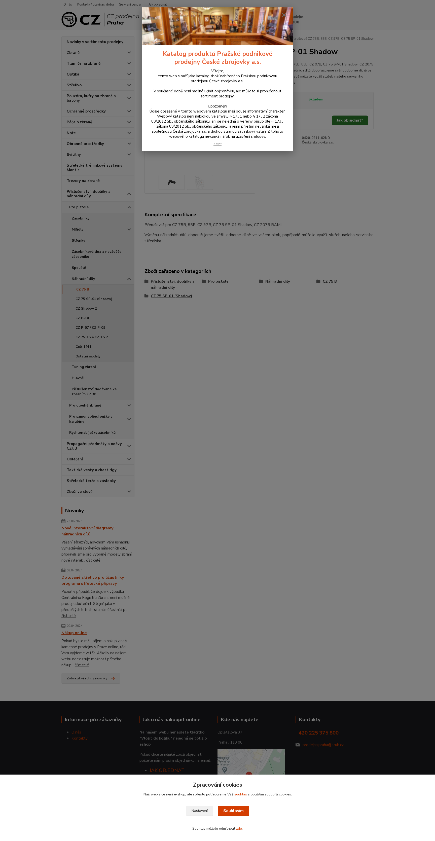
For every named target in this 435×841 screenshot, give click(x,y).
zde (239, 828)
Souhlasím (233, 811)
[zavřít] (284, 15)
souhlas (240, 794)
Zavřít (217, 144)
